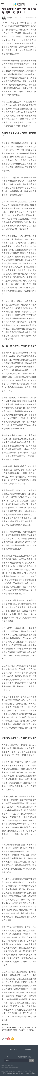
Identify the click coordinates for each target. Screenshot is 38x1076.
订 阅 (31, 1060)
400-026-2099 (9, 1066)
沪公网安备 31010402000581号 (10, 1073)
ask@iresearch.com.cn (11, 1067)
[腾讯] (12, 1038)
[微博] (8, 1038)
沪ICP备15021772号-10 (28, 1073)
